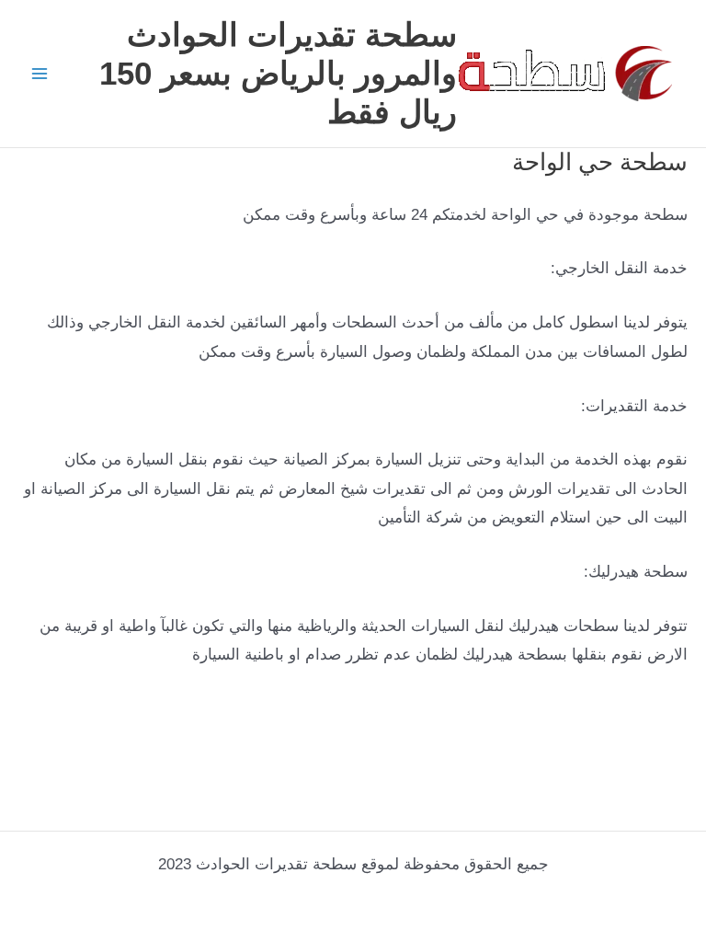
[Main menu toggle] (39, 73)
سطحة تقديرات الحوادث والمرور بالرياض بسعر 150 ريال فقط (278, 73)
